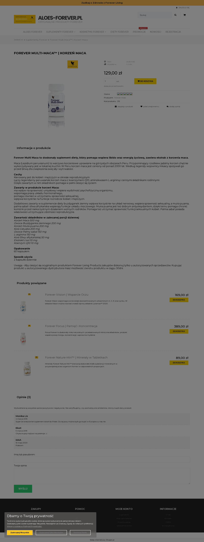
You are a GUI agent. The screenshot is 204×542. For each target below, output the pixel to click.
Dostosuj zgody (80, 533)
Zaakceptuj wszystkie (19, 533)
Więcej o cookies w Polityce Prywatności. (24, 526)
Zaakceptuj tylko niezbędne (51, 533)
